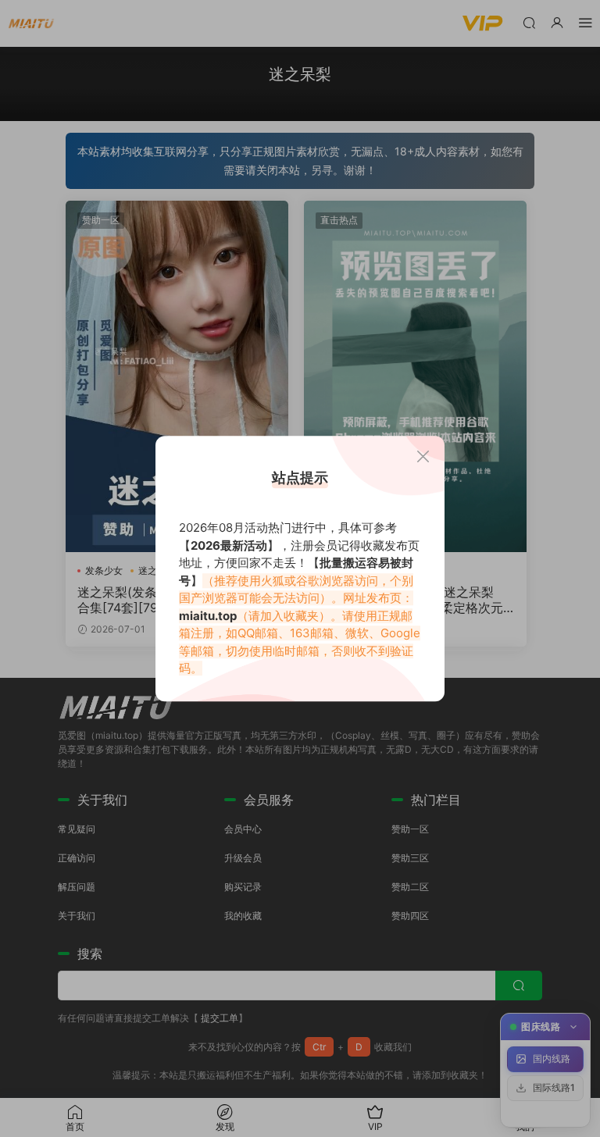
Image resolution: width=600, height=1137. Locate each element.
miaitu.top (208, 615)
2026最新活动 (229, 545)
